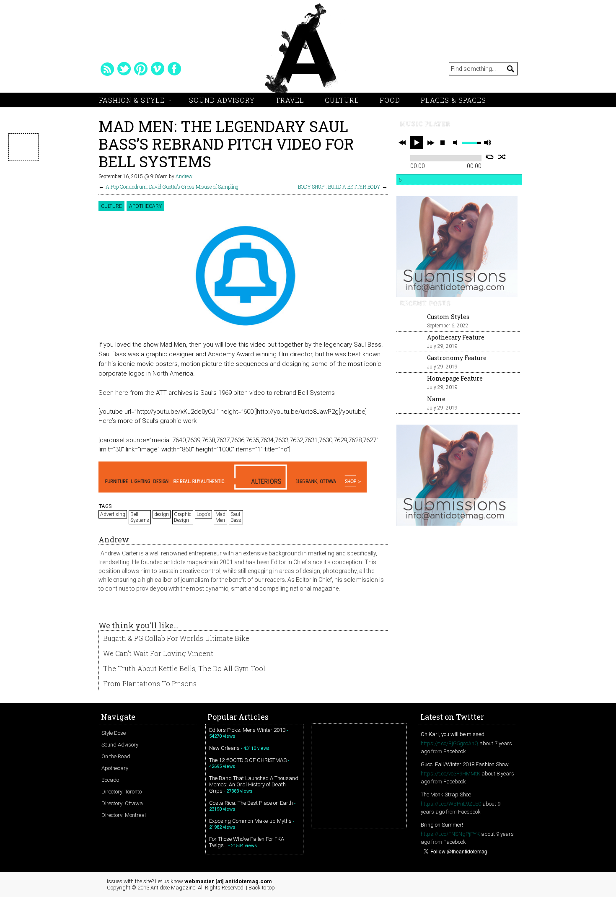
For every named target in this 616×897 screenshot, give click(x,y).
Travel (289, 100)
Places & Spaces (453, 100)
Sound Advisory (222, 100)
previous (402, 142)
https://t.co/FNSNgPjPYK (450, 834)
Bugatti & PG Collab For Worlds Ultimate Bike (176, 638)
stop (442, 142)
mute (456, 143)
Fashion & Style (132, 100)
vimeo (157, 69)
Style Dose (113, 733)
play (416, 142)
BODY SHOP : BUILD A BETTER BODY (339, 186)
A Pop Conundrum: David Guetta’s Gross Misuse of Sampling (172, 186)
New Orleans (224, 748)
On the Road (115, 756)
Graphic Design (183, 517)
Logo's (203, 514)
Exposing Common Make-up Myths (250, 821)
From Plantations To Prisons (150, 683)
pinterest (141, 69)
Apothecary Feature (455, 337)
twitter (124, 69)
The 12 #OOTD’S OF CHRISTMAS (248, 760)
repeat (489, 157)
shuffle (502, 157)
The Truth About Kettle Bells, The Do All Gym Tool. (185, 668)
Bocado (110, 780)
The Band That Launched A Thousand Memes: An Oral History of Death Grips (253, 784)
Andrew (184, 176)
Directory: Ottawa (122, 803)
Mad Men (220, 517)
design (161, 514)
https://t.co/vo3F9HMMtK (450, 773)
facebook (174, 69)
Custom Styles (448, 317)
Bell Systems (139, 517)
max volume (487, 143)
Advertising (112, 514)
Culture (342, 100)
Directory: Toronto (121, 791)
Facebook (454, 751)
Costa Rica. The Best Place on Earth (251, 803)
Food (390, 100)
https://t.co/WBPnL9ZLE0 (451, 804)
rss (107, 69)
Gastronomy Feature (457, 358)
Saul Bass (235, 517)
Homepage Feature (455, 378)
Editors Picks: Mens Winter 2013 (247, 730)
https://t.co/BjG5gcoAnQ (449, 743)
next (431, 142)
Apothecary (145, 206)
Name (436, 399)
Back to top (261, 887)
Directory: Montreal (123, 815)
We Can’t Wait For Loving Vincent (158, 653)
